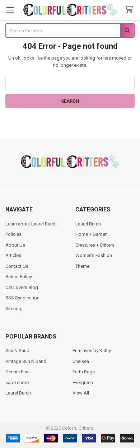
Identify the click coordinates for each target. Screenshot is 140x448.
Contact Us (16, 266)
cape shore (17, 382)
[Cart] (130, 9)
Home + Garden (91, 234)
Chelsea (81, 361)
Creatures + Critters (95, 245)
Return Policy (18, 276)
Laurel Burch (88, 224)
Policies (13, 234)
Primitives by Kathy (92, 350)
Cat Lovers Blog (21, 287)
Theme (82, 266)
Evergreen (83, 382)
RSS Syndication (22, 297)
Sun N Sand (17, 350)
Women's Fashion (93, 255)
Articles (13, 255)
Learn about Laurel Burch (31, 224)
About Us (15, 245)
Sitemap (14, 308)
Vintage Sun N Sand (25, 361)
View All (81, 393)
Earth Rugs (84, 371)
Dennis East (17, 371)
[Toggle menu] (10, 10)
